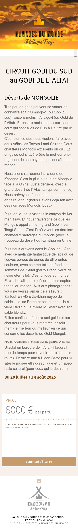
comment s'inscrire (39, 461)
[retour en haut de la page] (39, 481)
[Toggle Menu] (75, 53)
